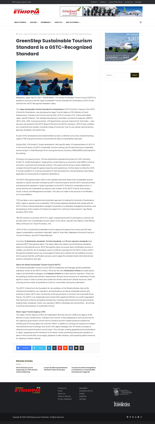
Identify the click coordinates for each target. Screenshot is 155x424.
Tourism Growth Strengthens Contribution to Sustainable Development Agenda (83, 369)
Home (19, 34)
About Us (61, 393)
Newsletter (83, 388)
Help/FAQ (82, 396)
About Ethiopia (20, 22)
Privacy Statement (65, 399)
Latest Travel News (116, 2)
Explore (33, 22)
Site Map (138, 2)
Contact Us (129, 2)
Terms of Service (64, 396)
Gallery (102, 2)
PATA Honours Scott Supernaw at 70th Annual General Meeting (26, 369)
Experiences (45, 22)
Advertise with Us (85, 391)
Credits (82, 393)
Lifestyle (58, 22)
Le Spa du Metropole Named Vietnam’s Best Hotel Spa (55, 368)
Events (93, 2)
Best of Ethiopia (72, 22)
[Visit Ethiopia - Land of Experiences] (27, 11)
